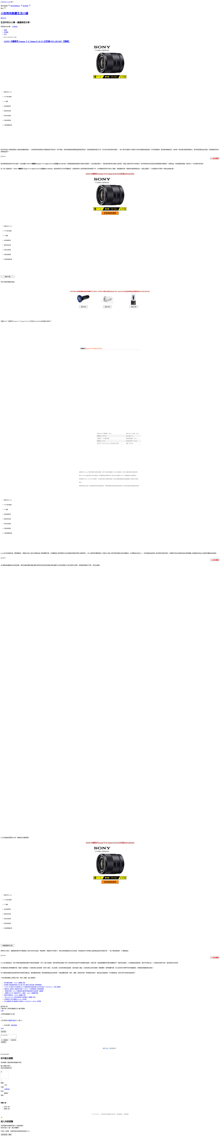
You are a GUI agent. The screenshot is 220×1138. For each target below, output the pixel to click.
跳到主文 (3, 18)
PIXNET (97, 1114)
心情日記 (15, 26)
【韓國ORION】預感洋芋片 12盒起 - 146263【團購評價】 (21, 993)
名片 (5, 34)
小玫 (2, 1010)
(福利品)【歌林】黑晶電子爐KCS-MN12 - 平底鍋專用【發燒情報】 (24, 989)
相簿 (5, 30)
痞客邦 (10, 1020)
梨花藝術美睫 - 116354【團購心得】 (15, 983)
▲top (2, 1028)
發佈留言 (3, 1042)
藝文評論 (14, 1025)
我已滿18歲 (4, 1134)
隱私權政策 (119, 1114)
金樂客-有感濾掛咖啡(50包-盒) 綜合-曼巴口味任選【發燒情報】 (23, 985)
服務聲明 (126, 1114)
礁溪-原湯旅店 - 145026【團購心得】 (15, 995)
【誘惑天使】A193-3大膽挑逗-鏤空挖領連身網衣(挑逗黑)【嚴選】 (24, 991)
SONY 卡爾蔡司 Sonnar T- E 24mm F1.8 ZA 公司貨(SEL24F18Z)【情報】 (37, 41)
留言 (14, 1020)
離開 (10, 1134)
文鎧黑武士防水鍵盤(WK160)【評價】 (15, 999)
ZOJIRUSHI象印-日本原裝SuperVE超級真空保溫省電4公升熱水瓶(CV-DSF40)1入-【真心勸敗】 (32, 987)
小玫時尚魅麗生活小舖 (14, 13)
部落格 (6, 32)
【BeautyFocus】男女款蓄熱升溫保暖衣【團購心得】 (20, 997)
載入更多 (3, 1031)
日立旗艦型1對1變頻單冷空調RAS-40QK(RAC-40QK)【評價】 (23, 1001)
